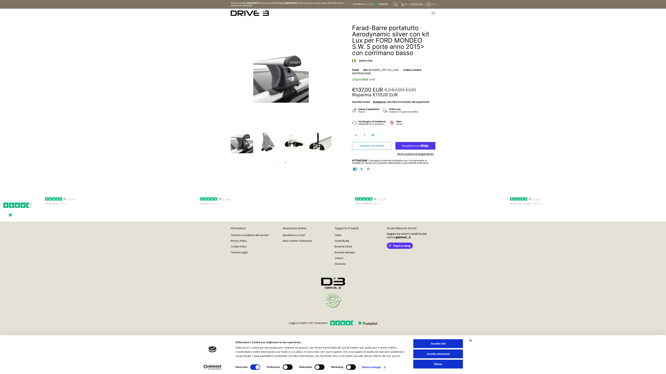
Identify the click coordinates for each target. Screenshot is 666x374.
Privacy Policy (239, 241)
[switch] (288, 367)
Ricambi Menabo (345, 252)
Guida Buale (342, 241)
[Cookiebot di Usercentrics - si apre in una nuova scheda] (212, 367)
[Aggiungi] (373, 135)
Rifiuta (438, 364)
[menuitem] (411, 4)
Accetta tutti (438, 343)
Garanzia (340, 264)
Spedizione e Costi (294, 235)
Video (338, 235)
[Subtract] (356, 135)
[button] (354, 169)
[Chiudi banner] (470, 340)
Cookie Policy (239, 246)
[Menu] (433, 13)
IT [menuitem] (435, 4)
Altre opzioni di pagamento (415, 154)
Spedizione (379, 101)
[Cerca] (395, 4)
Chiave (339, 258)
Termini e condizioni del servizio (250, 235)
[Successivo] (285, 162)
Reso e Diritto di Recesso (297, 241)
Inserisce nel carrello (372, 146)
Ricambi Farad (343, 246)
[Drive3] (250, 13)
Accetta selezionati (438, 353)
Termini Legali (239, 252)
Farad (355, 70)
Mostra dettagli (371, 367)
